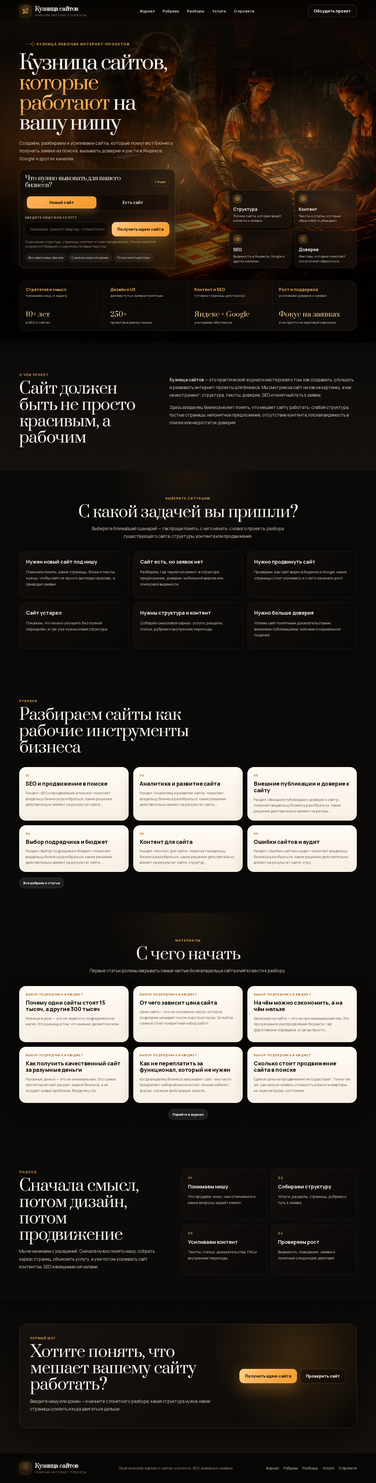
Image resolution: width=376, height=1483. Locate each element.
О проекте (244, 11)
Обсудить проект (332, 11)
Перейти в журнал (188, 1114)
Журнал (147, 11)
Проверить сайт (323, 1376)
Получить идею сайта (268, 1376)
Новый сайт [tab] (61, 202)
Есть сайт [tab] (133, 202)
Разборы (195, 11)
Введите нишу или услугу (51, 217)
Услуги (219, 11)
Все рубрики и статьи (41, 883)
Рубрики (171, 11)
